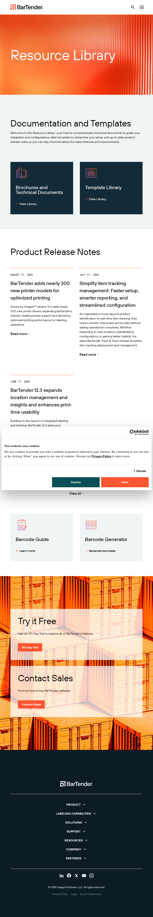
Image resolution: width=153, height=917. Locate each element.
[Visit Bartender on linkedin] (61, 875)
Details (141, 471)
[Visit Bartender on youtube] (84, 875)
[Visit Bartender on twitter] (76, 875)
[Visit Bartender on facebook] (69, 875)
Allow (125, 482)
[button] (76, 804)
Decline (76, 482)
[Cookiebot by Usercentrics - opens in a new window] (132, 432)
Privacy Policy (101, 456)
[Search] (133, 7)
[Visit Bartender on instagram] (91, 875)
